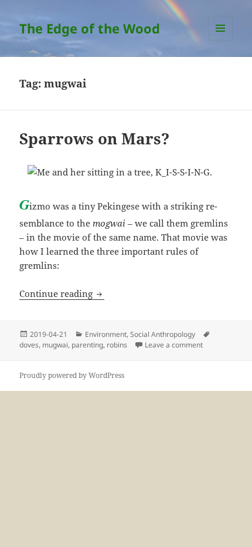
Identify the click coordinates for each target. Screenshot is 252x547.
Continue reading (61, 293)
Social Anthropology (162, 334)
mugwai (55, 345)
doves (29, 345)
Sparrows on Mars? (94, 138)
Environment (106, 334)
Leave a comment (174, 345)
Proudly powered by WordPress (71, 375)
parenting (87, 345)
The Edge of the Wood (89, 28)
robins (117, 345)
